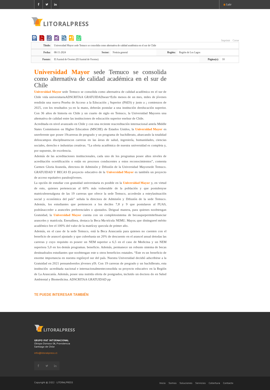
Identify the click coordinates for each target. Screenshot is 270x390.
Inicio (162, 383)
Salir (228, 4)
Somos (173, 383)
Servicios (200, 383)
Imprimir (225, 40)
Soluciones (186, 383)
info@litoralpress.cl (45, 352)
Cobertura (214, 383)
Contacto (228, 383)
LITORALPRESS (66, 23)
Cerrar (235, 40)
